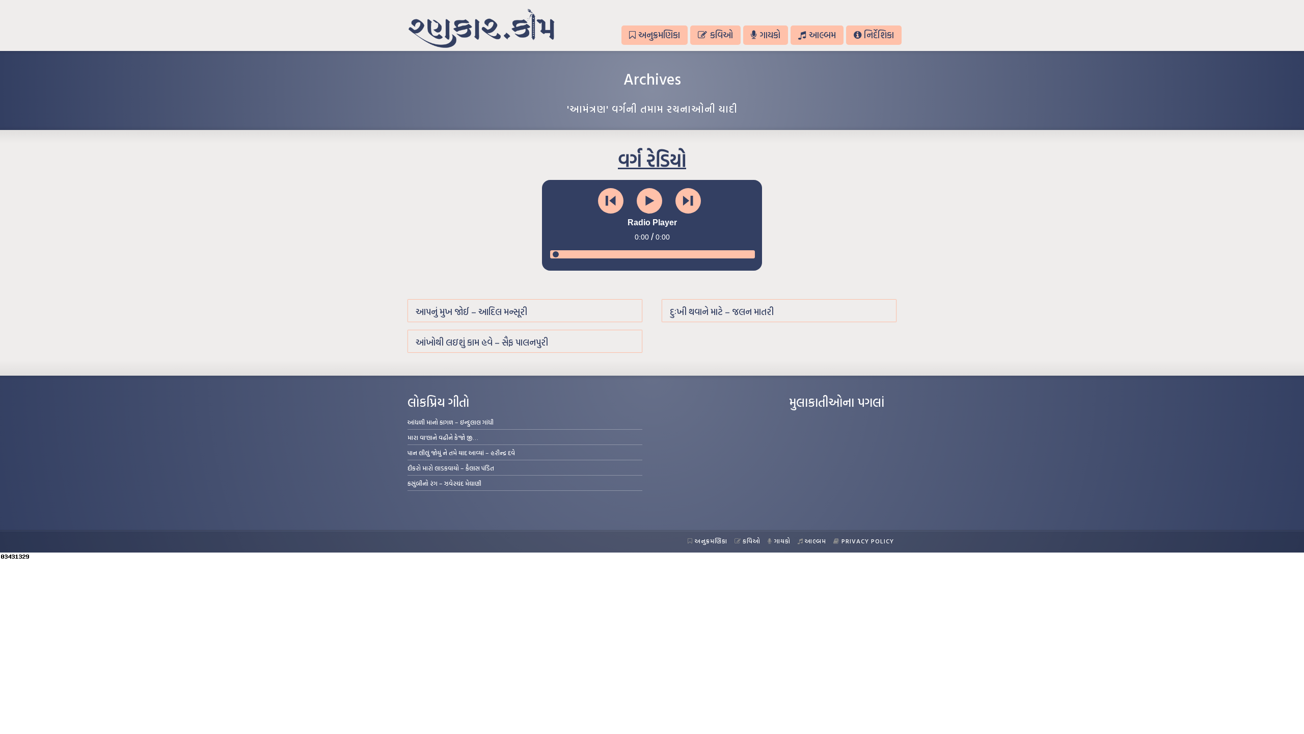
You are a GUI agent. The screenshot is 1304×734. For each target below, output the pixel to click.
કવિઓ (721, 35)
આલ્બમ (822, 35)
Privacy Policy (867, 540)
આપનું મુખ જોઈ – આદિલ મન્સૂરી (471, 312)
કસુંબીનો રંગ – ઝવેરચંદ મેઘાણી (444, 483)
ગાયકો (769, 35)
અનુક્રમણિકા (659, 35)
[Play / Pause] (649, 201)
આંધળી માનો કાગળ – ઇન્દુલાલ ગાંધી (451, 422)
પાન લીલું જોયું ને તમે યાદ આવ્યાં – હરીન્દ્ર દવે (461, 452)
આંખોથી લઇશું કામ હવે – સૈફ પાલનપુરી (482, 342)
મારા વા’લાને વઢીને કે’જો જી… (443, 437)
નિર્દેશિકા (879, 35)
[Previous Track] (610, 201)
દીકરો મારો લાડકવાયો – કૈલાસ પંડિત (451, 468)
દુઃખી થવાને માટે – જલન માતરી (722, 312)
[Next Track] (688, 201)
